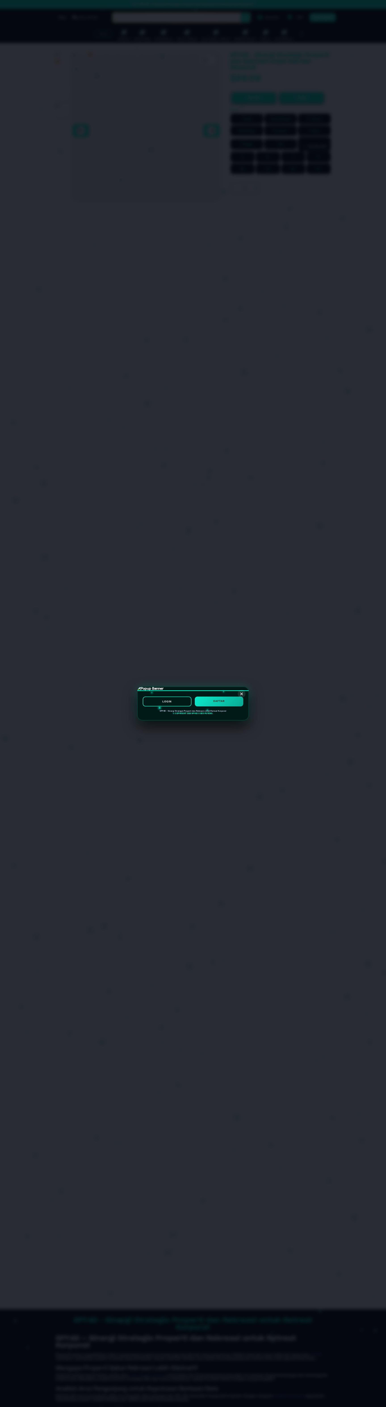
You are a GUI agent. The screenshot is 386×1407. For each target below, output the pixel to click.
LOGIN (167, 701)
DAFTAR (219, 701)
